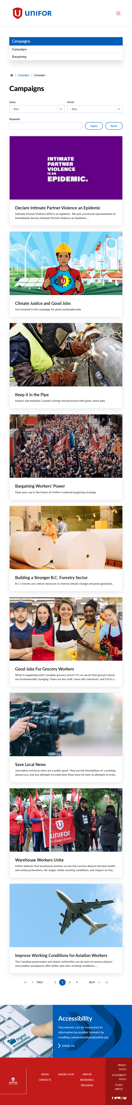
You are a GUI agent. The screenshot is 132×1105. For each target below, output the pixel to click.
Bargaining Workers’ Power (40, 485)
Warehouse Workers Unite (39, 859)
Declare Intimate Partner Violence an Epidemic (58, 207)
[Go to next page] (99, 982)
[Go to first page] (25, 982)
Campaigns (21, 41)
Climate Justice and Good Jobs (43, 303)
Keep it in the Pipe (32, 394)
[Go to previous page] (32, 982)
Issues (12, 102)
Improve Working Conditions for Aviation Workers (61, 955)
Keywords (14, 119)
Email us (68, 1045)
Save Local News (30, 764)
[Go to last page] (106, 982)
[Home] (34, 13)
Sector (70, 102)
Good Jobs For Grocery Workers (44, 668)
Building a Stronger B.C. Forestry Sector (51, 577)
